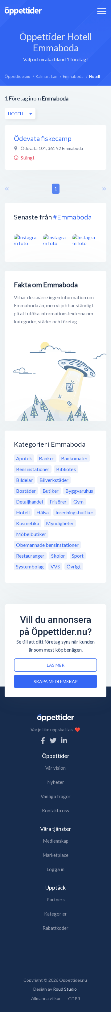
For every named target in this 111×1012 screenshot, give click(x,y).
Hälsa (42, 512)
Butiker (51, 491)
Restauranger (30, 556)
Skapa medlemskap (56, 681)
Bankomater (74, 458)
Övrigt (74, 566)
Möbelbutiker (31, 534)
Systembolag (30, 566)
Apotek (24, 458)
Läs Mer (55, 665)
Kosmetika (27, 523)
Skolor (58, 556)
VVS (55, 566)
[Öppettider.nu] (23, 10)
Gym (78, 501)
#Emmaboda (72, 217)
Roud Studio (65, 989)
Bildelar (24, 480)
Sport (78, 556)
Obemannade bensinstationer (47, 545)
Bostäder (26, 491)
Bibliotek (66, 469)
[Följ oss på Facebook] (43, 740)
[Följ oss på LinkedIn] (64, 740)
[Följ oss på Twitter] (53, 740)
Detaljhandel (29, 501)
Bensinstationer (32, 469)
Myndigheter (60, 523)
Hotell (23, 512)
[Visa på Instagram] (26, 240)
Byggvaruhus (79, 491)
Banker (46, 458)
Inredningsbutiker (74, 512)
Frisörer (58, 501)
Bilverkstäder (53, 480)
